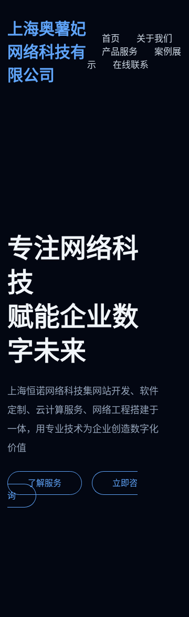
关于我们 (154, 39)
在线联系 (131, 65)
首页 (111, 39)
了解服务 (44, 483)
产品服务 (120, 52)
